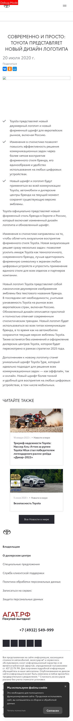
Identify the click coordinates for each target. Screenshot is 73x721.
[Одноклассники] (10, 69)
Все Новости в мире (36, 519)
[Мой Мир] (15, 69)
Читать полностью (16, 710)
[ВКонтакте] (5, 69)
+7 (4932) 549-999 (36, 629)
